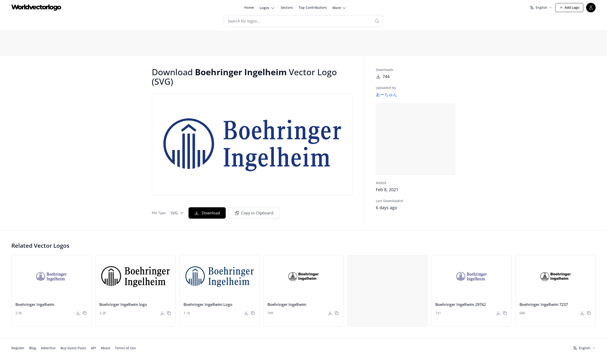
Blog (32, 348)
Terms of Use (125, 348)
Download (211, 213)
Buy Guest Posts (73, 348)
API (93, 348)
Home (249, 7)
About (105, 348)
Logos (264, 7)
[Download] (78, 313)
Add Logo (572, 7)
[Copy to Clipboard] (84, 313)
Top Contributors (313, 7)
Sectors (287, 7)
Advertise (48, 348)
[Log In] (591, 7)
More (336, 7)
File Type (159, 213)
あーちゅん (386, 94)
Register (17, 348)
